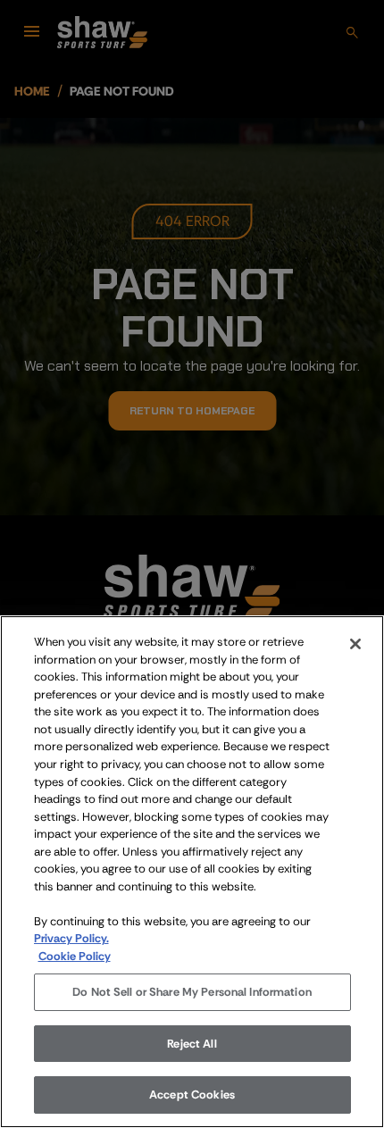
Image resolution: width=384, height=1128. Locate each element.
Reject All (191, 1043)
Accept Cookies (192, 1094)
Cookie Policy (74, 956)
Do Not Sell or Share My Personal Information (192, 991)
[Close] (355, 644)
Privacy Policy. (71, 938)
